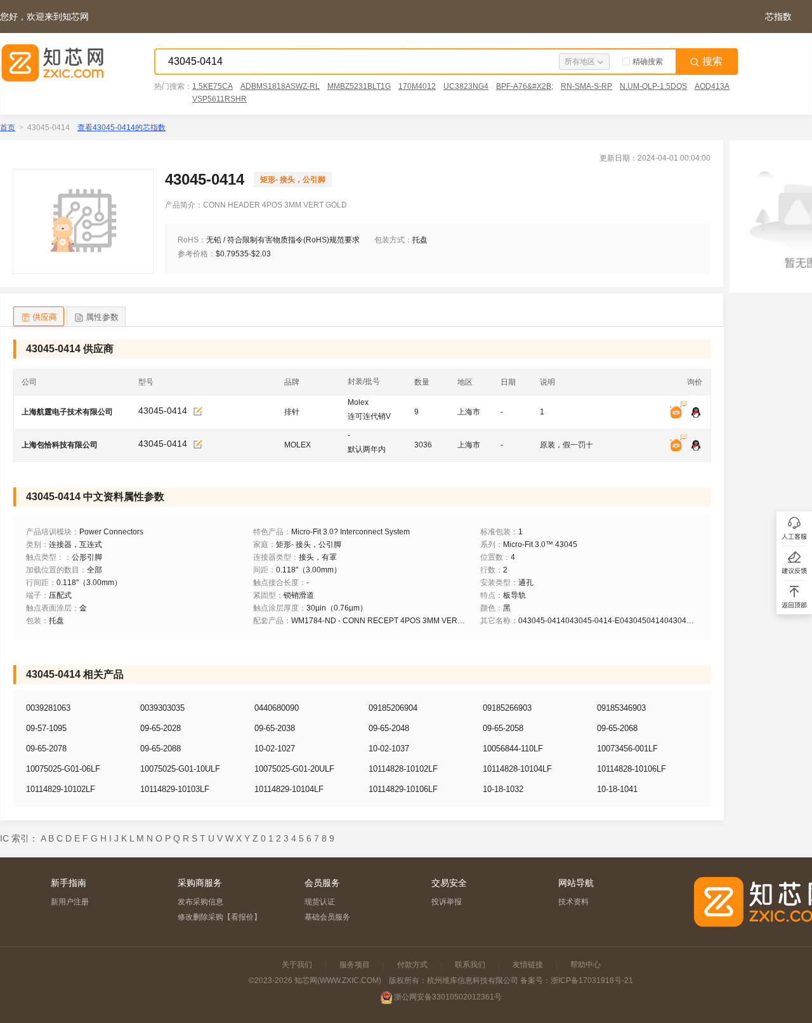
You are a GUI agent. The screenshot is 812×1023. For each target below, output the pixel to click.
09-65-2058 (503, 728)
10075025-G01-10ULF (180, 769)
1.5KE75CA (212, 86)
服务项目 (354, 964)
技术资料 (573, 901)
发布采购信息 (200, 901)
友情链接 (528, 964)
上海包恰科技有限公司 (60, 444)
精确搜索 (647, 61)
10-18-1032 (503, 789)
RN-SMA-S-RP (586, 86)
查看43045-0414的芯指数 (121, 127)
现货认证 (319, 901)
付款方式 (412, 964)
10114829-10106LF (403, 789)
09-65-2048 (389, 728)
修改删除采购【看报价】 (219, 917)
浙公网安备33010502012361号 (448, 997)
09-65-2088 (160, 748)
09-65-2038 (274, 728)
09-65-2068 (617, 728)
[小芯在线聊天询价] (679, 413)
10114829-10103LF (174, 789)
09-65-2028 (160, 728)
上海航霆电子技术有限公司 (67, 411)
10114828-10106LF (631, 769)
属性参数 (102, 317)
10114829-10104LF (289, 789)
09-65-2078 (46, 748)
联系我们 (470, 964)
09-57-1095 (46, 728)
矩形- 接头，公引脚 (292, 179)
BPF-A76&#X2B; (524, 86)
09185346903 (621, 708)
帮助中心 (585, 964)
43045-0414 (162, 411)
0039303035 (162, 708)
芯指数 (778, 16)
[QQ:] (696, 413)
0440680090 (276, 708)
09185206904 (393, 708)
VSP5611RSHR (219, 99)
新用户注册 (70, 901)
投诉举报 (446, 901)
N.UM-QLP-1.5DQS (653, 86)
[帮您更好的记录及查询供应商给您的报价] (198, 412)
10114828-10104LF (517, 769)
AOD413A (712, 86)
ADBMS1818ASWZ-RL (280, 86)
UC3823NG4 (465, 86)
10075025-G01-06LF (63, 769)
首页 (7, 127)
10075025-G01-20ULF (294, 769)
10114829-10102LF (60, 789)
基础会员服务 (327, 917)
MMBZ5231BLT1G (359, 86)
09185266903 (507, 708)
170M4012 (417, 86)
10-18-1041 (617, 789)
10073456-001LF (627, 748)
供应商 (44, 317)
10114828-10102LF (403, 769)
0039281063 (48, 708)
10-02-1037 (389, 748)
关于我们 (297, 964)
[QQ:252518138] (696, 446)
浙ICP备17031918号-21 (592, 980)
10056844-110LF (513, 748)
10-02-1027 (274, 748)
